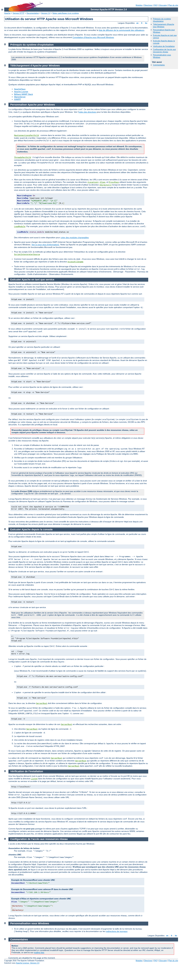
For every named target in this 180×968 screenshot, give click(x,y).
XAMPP (17, 99)
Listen (34, 779)
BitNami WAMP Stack (23, 94)
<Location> (93, 182)
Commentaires (159, 65)
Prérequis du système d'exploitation (162, 20)
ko (146, 23)
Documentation (33, 13)
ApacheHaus (19, 89)
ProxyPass (114, 182)
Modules (139, 5)
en (137, 23)
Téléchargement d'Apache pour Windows (163, 25)
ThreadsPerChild (22, 157)
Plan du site (173, 5)
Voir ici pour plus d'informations (45, 244)
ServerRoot (41, 703)
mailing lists (39, 952)
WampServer (20, 97)
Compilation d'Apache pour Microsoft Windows (93, 37)
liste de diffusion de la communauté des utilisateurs (121, 30)
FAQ (156, 5)
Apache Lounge (21, 91)
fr (142, 23)
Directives (148, 5)
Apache (7, 13)
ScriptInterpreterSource (27, 254)
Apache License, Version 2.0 (27, 963)
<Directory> (105, 185)
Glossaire (163, 5)
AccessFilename (75, 262)
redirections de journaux (116, 931)
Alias (102, 182)
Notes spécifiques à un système (65, 13)
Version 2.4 (45, 13)
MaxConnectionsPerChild (26, 135)
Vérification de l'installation (164, 46)
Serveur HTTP (18, 13)
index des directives (87, 112)
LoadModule (19, 226)
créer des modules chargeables (75, 237)
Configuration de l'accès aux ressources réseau (164, 50)
